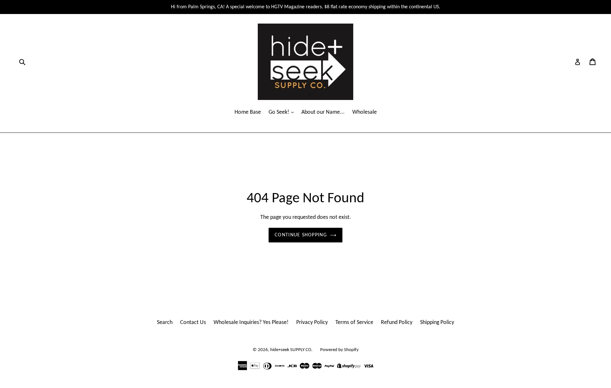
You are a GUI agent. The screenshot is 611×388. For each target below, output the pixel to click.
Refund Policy (396, 323)
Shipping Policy (437, 323)
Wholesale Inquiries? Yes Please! (251, 323)
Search (164, 323)
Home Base (248, 112)
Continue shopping (301, 235)
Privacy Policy (312, 323)
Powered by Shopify (339, 350)
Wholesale (364, 112)
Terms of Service (354, 323)
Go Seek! (280, 112)
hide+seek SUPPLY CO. (291, 350)
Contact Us (193, 323)
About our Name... (323, 112)
